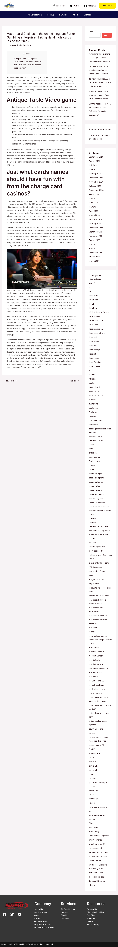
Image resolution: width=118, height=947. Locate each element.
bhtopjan (93, 453)
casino (91, 469)
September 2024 (96, 190)
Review (92, 803)
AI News (92, 379)
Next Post (75, 381)
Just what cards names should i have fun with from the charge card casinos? (28, 65)
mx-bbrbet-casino (97, 689)
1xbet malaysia (95, 350)
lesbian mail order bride (99, 596)
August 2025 (94, 161)
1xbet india (93, 337)
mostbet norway (96, 664)
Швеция (92, 885)
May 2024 (93, 207)
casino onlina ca (96, 482)
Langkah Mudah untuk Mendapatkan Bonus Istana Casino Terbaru (99, 70)
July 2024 (93, 198)
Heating (50, 15)
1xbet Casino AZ (96, 329)
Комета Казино (96, 873)
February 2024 (95, 219)
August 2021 (94, 257)
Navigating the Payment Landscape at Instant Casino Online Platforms (99, 57)
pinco (91, 757)
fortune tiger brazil (97, 547)
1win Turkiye (94, 316)
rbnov (91, 794)
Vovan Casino (95, 860)
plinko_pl (93, 770)
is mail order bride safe (99, 563)
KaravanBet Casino (97, 571)
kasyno (92, 575)
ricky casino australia (98, 807)
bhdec (91, 444)
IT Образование (96, 567)
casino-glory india (96, 494)
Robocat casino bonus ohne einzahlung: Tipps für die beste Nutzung (99, 95)
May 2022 (93, 248)
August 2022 (94, 240)
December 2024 (96, 178)
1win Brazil (93, 300)
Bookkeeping (94, 461)
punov (91, 774)
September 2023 (96, 232)
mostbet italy (94, 660)
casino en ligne (95, 473)
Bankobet (93, 412)
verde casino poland (98, 856)
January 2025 (95, 173)
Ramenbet (93, 790)
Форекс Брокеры (97, 877)
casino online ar (96, 486)
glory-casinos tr (96, 551)
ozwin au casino (96, 729)
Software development (99, 836)
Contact (87, 15)
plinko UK (93, 766)
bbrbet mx (93, 424)
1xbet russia (94, 358)
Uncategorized (14, 45)
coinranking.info (96, 498)
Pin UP (92, 749)
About (75, 15)
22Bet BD (93, 375)
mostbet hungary (96, 656)
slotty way (93, 827)
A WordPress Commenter (100, 135)
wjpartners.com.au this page (43, 80)
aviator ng (93, 408)
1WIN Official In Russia (99, 312)
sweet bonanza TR (97, 844)
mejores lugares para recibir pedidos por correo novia (100, 639)
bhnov (91, 448)
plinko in (92, 762)
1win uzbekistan (96, 320)
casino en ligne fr (96, 478)
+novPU (92, 283)
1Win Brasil (93, 295)
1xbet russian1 (95, 366)
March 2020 (94, 261)
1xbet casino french (97, 333)
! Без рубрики (95, 279)
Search (92, 31)
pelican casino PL (96, 745)
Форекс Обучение (97, 881)
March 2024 (94, 215)
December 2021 (96, 252)
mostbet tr (93, 676)
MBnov (92, 632)
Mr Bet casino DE (96, 681)
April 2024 (93, 211)
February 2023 (95, 236)
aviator (92, 383)
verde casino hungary (98, 852)
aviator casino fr (96, 395)
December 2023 (96, 227)
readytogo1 (93, 799)
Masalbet (93, 627)
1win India (93, 308)
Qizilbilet (92, 778)
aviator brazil (94, 387)
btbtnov (92, 465)
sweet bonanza (95, 840)
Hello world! (97, 139)
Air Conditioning (35, 15)
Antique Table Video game (25, 58)
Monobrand (94, 647)
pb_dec (92, 733)
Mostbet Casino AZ (97, 651)
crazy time (93, 518)
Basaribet (93, 416)
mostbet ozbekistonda (98, 668)
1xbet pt (92, 354)
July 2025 (93, 165)
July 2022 (93, 244)
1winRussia (93, 325)
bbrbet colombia (96, 420)
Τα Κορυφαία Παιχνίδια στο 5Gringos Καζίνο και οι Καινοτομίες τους (100, 82)
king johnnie (94, 584)
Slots (91, 823)
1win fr (92, 304)
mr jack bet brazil (96, 685)
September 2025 (96, 157)
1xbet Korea (94, 341)
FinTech (92, 542)
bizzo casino (94, 457)
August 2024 (94, 194)
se (90, 811)
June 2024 (93, 202)
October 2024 (95, 186)
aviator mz (93, 404)
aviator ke (93, 399)
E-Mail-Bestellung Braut (99, 530)
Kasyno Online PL (96, 579)
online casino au (96, 693)
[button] (107, 6)
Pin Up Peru (94, 753)
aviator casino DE (96, 391)
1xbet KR (93, 345)
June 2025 (93, 169)
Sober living (94, 831)
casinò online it (95, 490)
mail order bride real (98, 615)
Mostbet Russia (95, 672)
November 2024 (96, 182)
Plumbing (63, 15)
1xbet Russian (95, 362)
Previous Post (10, 381)
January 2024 (95, 223)
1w (90, 291)
